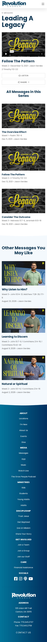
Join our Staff (23, 556)
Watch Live (23, 470)
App (24, 459)
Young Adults (23, 499)
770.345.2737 (27, 622)
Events (23, 436)
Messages (23, 453)
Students (23, 493)
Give (23, 442)
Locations (23, 418)
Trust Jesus (23, 516)
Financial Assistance (23, 567)
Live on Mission (23, 528)
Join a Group (23, 550)
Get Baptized (23, 522)
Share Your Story (23, 534)
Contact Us (23, 632)
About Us (23, 430)
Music (23, 465)
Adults (24, 505)
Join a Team (23, 544)
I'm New (23, 424)
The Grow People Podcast (23, 476)
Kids (23, 487)
